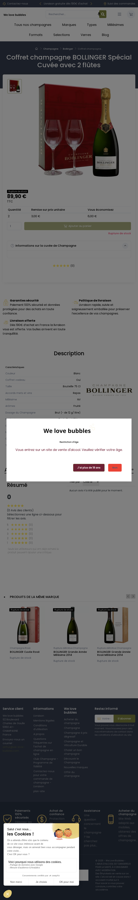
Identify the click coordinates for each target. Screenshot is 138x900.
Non (115, 467)
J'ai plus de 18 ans (88, 467)
